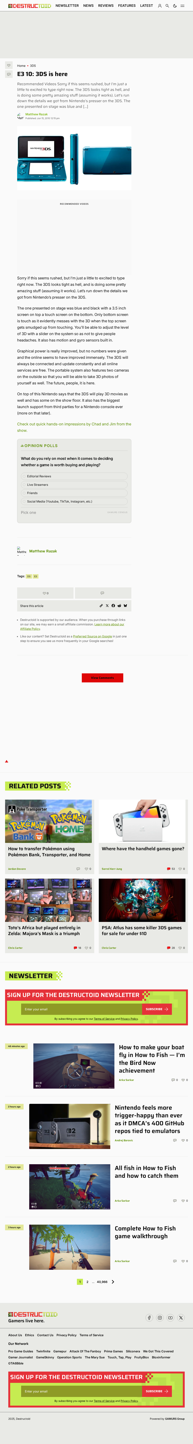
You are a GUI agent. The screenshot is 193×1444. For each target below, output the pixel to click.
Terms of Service (104, 1018)
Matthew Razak (36, 114)
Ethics (29, 1335)
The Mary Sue (95, 1357)
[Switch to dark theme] (175, 5)
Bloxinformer (161, 1357)
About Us (15, 1335)
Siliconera (133, 1351)
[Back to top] (6, 761)
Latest (146, 6)
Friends (32, 493)
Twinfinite (43, 1351)
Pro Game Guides (20, 1351)
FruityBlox (141, 1357)
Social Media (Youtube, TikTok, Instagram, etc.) (59, 501)
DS (29, 576)
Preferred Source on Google (92, 636)
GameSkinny (45, 1357)
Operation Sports (69, 1357)
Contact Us (45, 1335)
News (88, 6)
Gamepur (60, 1351)
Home (21, 65)
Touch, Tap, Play (119, 1357)
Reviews (106, 6)
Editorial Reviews (39, 476)
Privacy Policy (129, 1018)
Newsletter (67, 6)
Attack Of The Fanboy (85, 1351)
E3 (35, 576)
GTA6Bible (15, 1363)
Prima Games (113, 1351)
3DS (33, 65)
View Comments (102, 677)
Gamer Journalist (20, 1357)
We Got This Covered (158, 1351)
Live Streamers (37, 485)
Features (127, 6)
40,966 (102, 1282)
